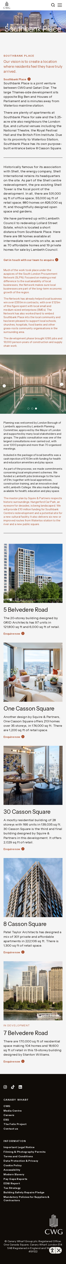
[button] (53, 5)
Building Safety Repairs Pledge (24, 1192)
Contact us (11, 1128)
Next (61, 384)
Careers (9, 1115)
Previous (4, 385)
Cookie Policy (13, 1165)
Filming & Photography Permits (24, 1151)
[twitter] (13, 1087)
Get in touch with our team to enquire (29, 260)
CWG (7, 1106)
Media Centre (13, 1110)
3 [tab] (36, 409)
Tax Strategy (12, 1188)
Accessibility (12, 1169)
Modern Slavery (14, 1174)
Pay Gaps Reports (15, 1179)
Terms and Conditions (18, 1156)
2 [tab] (32, 409)
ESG (6, 1119)
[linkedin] (20, 1087)
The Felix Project (15, 1124)
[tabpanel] (33, 384)
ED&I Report (12, 1183)
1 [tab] (28, 409)
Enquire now (12, 633)
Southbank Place (15, 79)
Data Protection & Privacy (21, 1160)
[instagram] (5, 1087)
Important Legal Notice (19, 1147)
